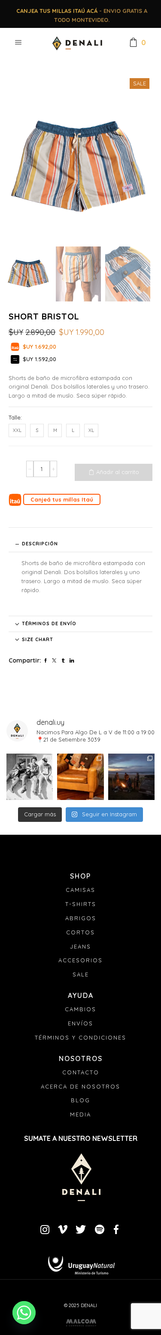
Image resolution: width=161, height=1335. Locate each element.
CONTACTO (80, 1072)
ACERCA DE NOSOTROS (80, 1086)
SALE (81, 974)
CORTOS (80, 932)
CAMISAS (80, 889)
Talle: (15, 417)
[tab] (80, 544)
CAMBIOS (80, 1009)
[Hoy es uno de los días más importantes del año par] (29, 777)
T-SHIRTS (80, 903)
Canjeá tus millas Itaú (61, 499)
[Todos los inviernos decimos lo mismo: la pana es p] (80, 777)
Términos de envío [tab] (49, 623)
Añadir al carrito (117, 471)
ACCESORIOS (80, 960)
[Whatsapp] (24, 1312)
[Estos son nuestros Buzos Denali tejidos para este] (131, 777)
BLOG (80, 1100)
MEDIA (80, 1114)
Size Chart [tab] (37, 639)
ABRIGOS (80, 918)
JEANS (80, 946)
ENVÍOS (80, 1023)
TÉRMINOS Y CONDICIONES (80, 1037)
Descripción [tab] (40, 544)
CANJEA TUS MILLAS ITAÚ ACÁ (56, 10)
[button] (17, 159)
